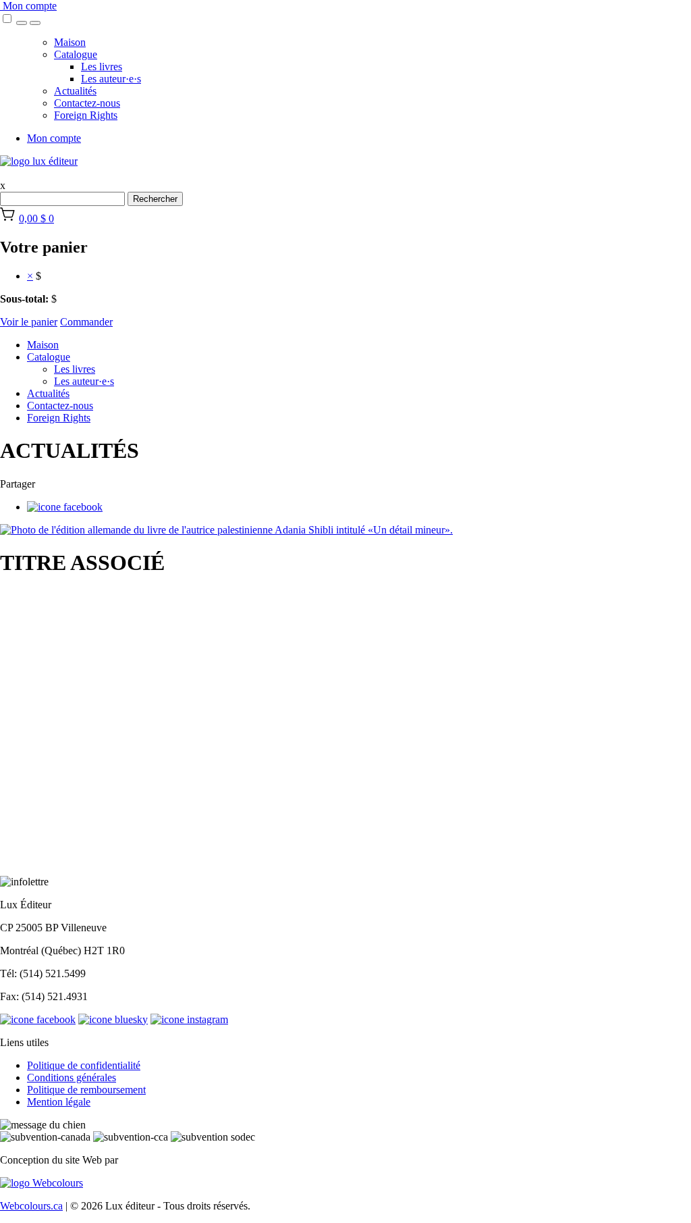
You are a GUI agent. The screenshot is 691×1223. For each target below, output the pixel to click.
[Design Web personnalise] (41, 1183)
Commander (86, 322)
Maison (70, 42)
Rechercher (155, 199)
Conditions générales (71, 1077)
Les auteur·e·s (111, 78)
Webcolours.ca (31, 1206)
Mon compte (28, 5)
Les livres (101, 66)
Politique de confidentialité (83, 1065)
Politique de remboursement (86, 1089)
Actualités (75, 91)
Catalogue (75, 54)
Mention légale (58, 1102)
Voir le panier (28, 322)
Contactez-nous (87, 103)
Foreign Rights (85, 115)
